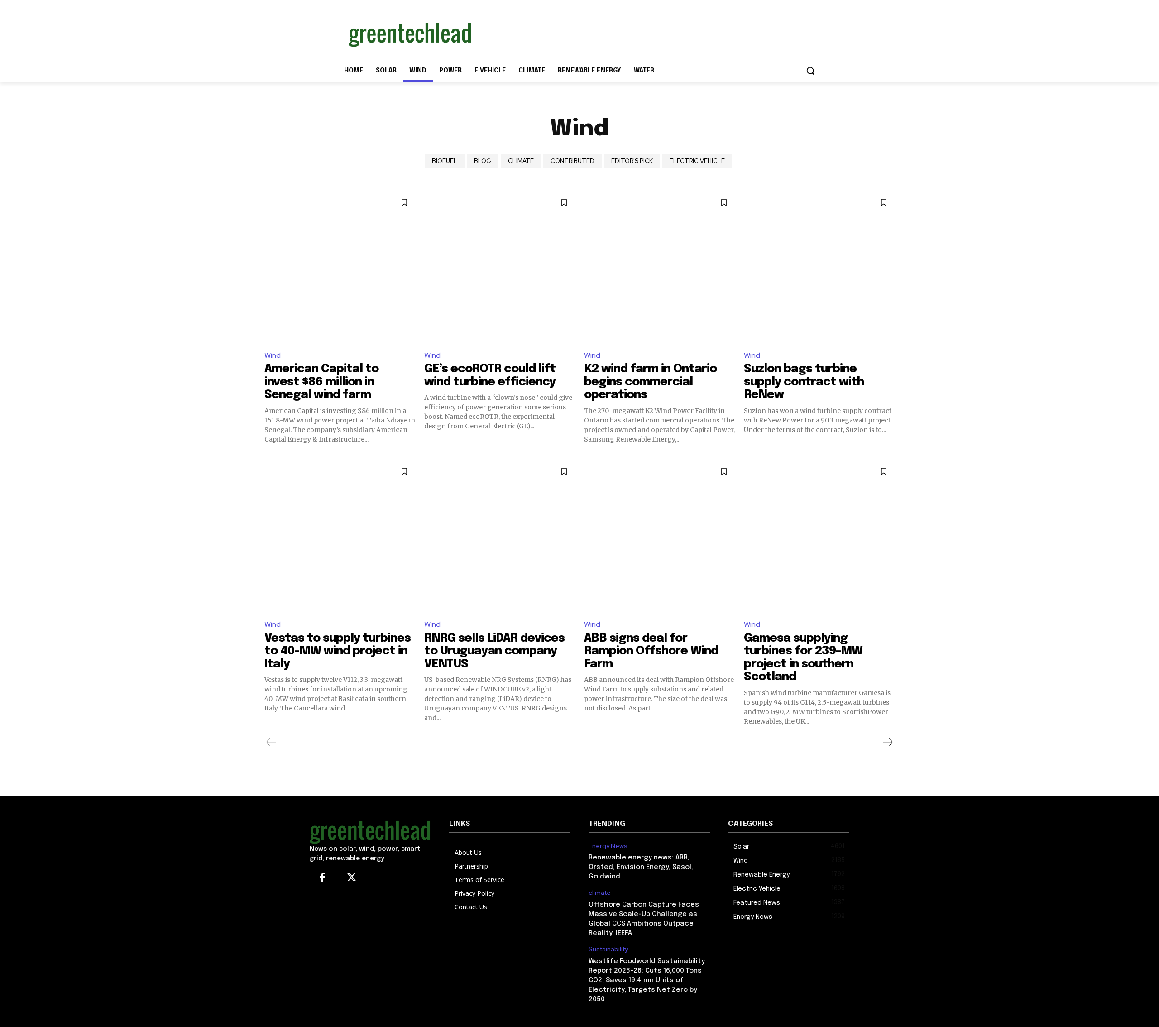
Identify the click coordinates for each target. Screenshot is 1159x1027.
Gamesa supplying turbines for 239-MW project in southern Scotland (803, 657)
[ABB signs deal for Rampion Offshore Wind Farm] (659, 536)
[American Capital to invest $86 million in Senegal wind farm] (339, 267)
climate (521, 161)
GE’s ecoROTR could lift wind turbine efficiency (490, 375)
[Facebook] (322, 878)
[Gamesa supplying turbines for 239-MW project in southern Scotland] (819, 536)
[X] (351, 878)
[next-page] (887, 742)
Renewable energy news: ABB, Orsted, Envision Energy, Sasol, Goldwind (641, 867)
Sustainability (608, 949)
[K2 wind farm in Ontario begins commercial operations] (659, 267)
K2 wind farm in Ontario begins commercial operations (650, 382)
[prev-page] (271, 742)
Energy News (608, 846)
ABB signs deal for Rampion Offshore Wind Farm (651, 651)
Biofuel (444, 161)
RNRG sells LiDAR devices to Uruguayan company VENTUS (494, 651)
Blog (482, 161)
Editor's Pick (632, 161)
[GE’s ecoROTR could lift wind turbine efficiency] (499, 267)
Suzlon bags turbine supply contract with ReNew (804, 382)
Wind (272, 355)
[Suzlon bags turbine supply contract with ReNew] (819, 267)
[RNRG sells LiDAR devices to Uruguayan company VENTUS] (499, 536)
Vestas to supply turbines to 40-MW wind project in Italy (337, 651)
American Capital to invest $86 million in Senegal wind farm (321, 382)
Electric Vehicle (697, 161)
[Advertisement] (647, 33)
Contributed (572, 161)
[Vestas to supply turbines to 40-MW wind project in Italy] (339, 536)
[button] (810, 71)
